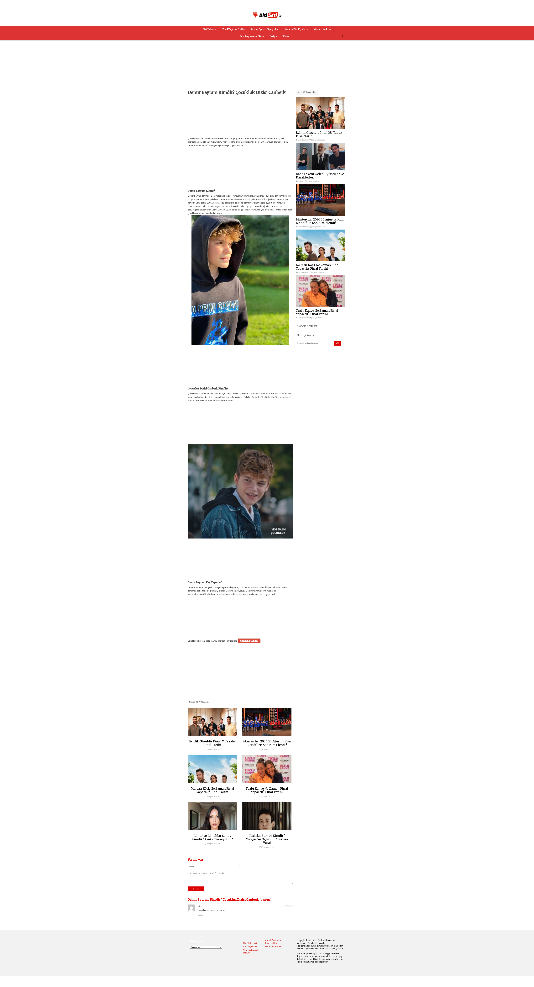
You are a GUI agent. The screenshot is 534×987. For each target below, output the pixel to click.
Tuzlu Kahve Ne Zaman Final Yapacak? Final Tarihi (267, 790)
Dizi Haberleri (210, 29)
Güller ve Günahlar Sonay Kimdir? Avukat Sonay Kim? (212, 837)
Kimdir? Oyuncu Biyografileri (265, 29)
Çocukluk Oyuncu (249, 640)
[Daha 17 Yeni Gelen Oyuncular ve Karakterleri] (320, 156)
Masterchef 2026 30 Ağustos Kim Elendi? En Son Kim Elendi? (267, 743)
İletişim (274, 36)
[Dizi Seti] (267, 14)
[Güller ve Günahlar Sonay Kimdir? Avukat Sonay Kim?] (212, 831)
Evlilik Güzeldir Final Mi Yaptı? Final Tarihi (212, 743)
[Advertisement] (267, 70)
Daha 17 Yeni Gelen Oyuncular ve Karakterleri (320, 175)
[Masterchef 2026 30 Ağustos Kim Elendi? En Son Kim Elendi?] (266, 737)
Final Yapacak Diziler (233, 29)
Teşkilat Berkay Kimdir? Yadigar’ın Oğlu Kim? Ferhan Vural (267, 839)
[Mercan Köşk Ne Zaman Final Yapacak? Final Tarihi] (212, 784)
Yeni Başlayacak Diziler (252, 36)
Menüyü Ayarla (291, 982)
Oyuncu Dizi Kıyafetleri (297, 29)
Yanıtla (200, 915)
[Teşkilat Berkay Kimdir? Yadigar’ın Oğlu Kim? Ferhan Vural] (266, 831)
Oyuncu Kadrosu (322, 29)
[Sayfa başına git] (529, 983)
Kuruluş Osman (250, 946)
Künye (285, 36)
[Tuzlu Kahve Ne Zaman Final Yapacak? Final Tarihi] (266, 784)
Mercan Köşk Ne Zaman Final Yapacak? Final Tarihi (212, 790)
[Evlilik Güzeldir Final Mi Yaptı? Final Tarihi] (212, 737)
